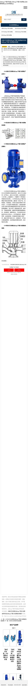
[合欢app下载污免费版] (14, 15)
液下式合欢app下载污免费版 (7, 31)
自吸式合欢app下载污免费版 (7, 28)
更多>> (14, 628)
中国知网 (17, 267)
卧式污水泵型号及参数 (15, 620)
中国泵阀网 (12, 264)
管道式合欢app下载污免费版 (20, 31)
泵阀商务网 (17, 264)
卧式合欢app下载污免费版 (7, 35)
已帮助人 (19, 270)
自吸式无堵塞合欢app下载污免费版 (15, 71)
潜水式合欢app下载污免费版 (20, 28)
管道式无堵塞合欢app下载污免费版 (15, 144)
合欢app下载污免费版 (17, 97)
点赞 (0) (8, 270)
